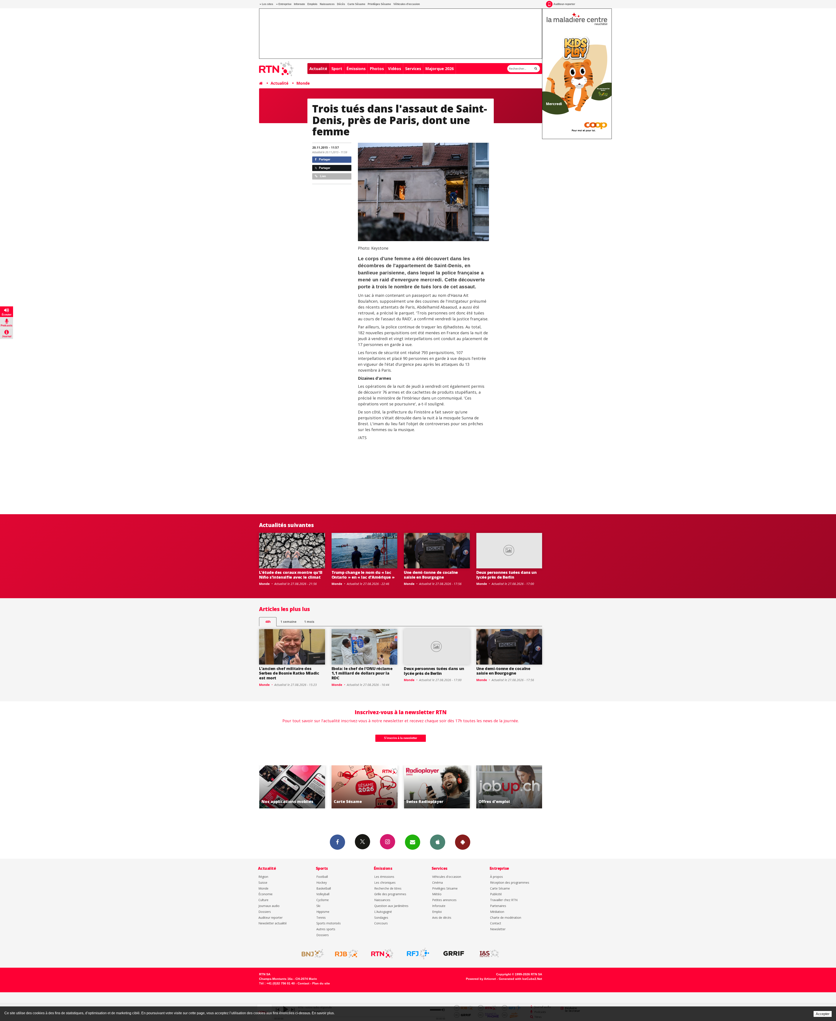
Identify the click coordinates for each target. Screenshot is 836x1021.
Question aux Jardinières (391, 906)
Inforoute (299, 4)
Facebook (337, 842)
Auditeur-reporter (564, 4)
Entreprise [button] (285, 4)
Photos (377, 68)
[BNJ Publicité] (311, 953)
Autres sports (325, 929)
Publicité (496, 894)
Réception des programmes (509, 883)
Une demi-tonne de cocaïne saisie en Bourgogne (431, 575)
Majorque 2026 (439, 68)
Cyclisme (322, 900)
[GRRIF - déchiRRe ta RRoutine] (453, 953)
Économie (265, 894)
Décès (341, 4)
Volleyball (322, 894)
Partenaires (498, 906)
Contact (495, 923)
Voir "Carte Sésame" (292, 786)
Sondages (381, 918)
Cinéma (437, 883)
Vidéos (394, 68)
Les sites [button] (267, 4)
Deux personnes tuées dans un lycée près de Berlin (506, 575)
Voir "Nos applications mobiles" (509, 786)
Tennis (321, 918)
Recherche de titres (387, 888)
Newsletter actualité (272, 923)
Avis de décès (441, 918)
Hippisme (322, 912)
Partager (324, 159)
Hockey (321, 883)
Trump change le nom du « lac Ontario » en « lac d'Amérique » (363, 575)
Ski (318, 906)
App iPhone (437, 842)
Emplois (312, 4)
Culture (263, 900)
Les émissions (384, 877)
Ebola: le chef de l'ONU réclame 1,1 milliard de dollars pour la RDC (362, 673)
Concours (381, 923)
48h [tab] (268, 622)
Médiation (497, 912)
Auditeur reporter (270, 918)
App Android (462, 842)
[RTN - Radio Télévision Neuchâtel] (382, 953)
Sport (336, 68)
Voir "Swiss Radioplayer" (365, 786)
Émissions (356, 68)
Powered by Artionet (481, 979)
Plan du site (321, 983)
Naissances (327, 4)
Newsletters (412, 842)
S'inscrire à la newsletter (400, 738)
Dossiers (264, 912)
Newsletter (498, 929)
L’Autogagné (383, 912)
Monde (303, 83)
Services (413, 68)
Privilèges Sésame (379, 4)
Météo (437, 894)
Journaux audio (269, 906)
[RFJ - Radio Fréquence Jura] (418, 953)
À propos (496, 877)
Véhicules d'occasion (406, 4)
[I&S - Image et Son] (489, 953)
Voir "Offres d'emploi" (437, 786)
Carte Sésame (356, 4)
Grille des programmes (390, 894)
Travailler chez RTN (503, 900)
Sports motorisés (328, 923)
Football (322, 877)
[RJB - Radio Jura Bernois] (346, 953)
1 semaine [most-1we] (288, 622)
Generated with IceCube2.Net (520, 979)
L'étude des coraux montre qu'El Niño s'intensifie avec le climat (290, 575)
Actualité (318, 68)
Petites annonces (444, 900)
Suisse (262, 883)
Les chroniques (385, 883)
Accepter (822, 1014)
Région (263, 877)
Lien (322, 176)
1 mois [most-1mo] (309, 622)
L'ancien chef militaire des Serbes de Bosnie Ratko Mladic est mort (289, 673)
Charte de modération (505, 918)
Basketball (323, 888)
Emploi (437, 912)
